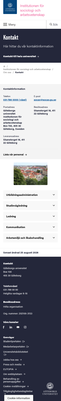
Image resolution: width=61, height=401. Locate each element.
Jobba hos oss (11, 359)
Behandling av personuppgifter (12, 380)
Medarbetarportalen (16, 346)
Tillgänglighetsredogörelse (18, 391)
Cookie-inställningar (14, 386)
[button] (23, 24)
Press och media (12, 364)
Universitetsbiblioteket (17, 351)
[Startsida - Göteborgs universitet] (50, 388)
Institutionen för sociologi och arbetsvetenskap (27, 69)
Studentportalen (14, 341)
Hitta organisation (13, 306)
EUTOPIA (8, 369)
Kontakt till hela (19, 56)
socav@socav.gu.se (45, 99)
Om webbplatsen (13, 374)
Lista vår (13, 154)
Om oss (7, 72)
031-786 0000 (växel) (15, 99)
